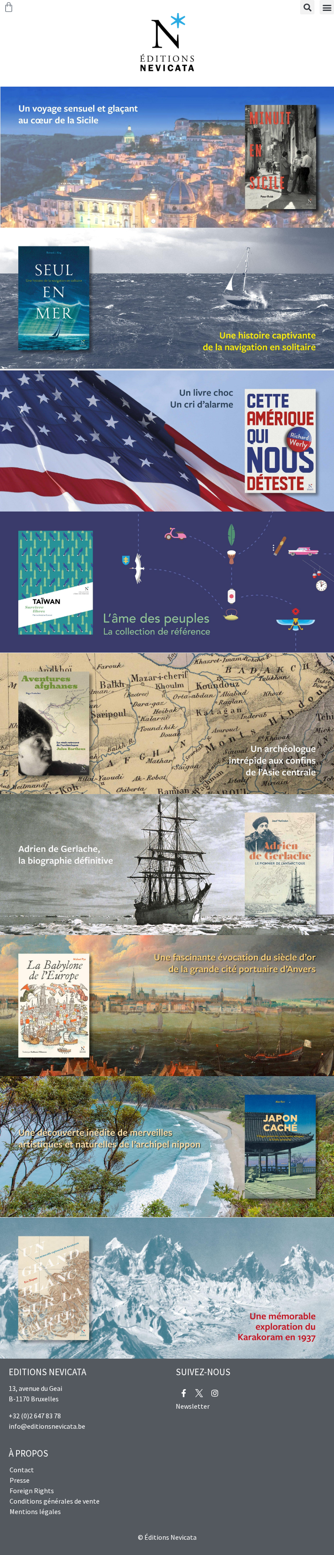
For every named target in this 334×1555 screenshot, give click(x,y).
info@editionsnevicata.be (47, 1426)
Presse (20, 1480)
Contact (22, 1469)
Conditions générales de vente (55, 1501)
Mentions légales (35, 1511)
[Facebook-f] (183, 1393)
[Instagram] (215, 1393)
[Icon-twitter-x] (199, 1393)
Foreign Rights (32, 1490)
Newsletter (193, 1406)
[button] (327, 7)
